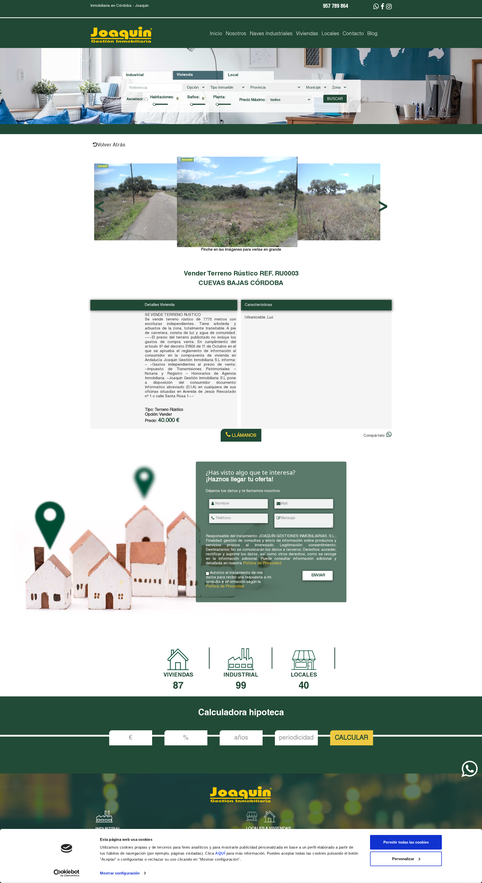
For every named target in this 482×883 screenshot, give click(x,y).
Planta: (219, 97)
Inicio (216, 34)
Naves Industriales (271, 34)
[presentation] (147, 75)
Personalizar (403, 858)
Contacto (353, 34)
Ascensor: (136, 99)
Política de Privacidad (262, 563)
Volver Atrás (111, 145)
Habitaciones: (162, 97)
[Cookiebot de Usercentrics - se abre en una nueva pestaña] (67, 873)
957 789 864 (335, 6)
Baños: (194, 97)
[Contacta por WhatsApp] (376, 7)
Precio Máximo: (253, 100)
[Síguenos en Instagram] (389, 7)
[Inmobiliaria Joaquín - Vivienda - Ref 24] (237, 201)
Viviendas (307, 34)
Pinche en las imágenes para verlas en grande (241, 250)
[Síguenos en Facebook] (382, 7)
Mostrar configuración (120, 873)
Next (385, 201)
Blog (372, 34)
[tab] (147, 75)
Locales (330, 34)
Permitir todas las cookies (406, 842)
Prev (97, 201)
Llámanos (243, 435)
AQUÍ (220, 853)
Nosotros (236, 34)
